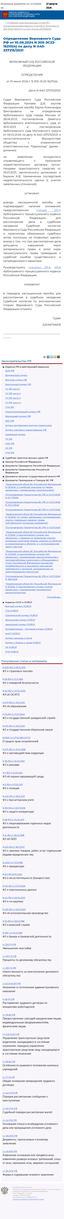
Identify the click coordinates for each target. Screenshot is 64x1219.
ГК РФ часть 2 (13, 393)
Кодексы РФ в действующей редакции (27, 366)
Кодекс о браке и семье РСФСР (23, 642)
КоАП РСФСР (12, 633)
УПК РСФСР (12, 651)
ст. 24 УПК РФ (10, 1120)
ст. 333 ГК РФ (9, 944)
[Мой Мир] (58, 356)
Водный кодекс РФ (16, 379)
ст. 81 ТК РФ (8, 999)
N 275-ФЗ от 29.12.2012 (14, 726)
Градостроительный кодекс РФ (22, 411)
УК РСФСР (11, 647)
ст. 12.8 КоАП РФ (11, 1034)
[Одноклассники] (55, 356)
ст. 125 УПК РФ (10, 1108)
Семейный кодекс (15, 434)
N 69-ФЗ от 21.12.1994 (13, 679)
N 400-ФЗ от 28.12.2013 (14, 667)
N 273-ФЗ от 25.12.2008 (14, 749)
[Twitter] (51, 356)
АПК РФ (9, 370)
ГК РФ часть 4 (13, 402)
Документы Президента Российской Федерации (32, 465)
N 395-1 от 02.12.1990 (12, 933)
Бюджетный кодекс (16, 375)
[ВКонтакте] (48, 356)
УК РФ (8, 448)
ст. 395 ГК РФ (9, 968)
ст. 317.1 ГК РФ (9, 956)
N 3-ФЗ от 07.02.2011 (13, 784)
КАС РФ (9, 420)
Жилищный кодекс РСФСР (20, 620)
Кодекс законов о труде (18, 638)
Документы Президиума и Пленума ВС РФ (29, 480)
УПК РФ (9, 452)
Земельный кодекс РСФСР (20, 624)
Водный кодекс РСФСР (18, 606)
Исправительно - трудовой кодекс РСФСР (29, 629)
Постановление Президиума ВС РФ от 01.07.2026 (32, 509)
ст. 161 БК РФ (9, 1061)
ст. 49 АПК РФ (10, 1151)
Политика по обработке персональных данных (28, 1199)
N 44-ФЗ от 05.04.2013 (14, 897)
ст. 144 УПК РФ (10, 1093)
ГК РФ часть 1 (12, 389)
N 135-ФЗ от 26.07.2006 (14, 808)
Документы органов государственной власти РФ (32, 476)
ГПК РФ (9, 407)
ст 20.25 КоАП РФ (12, 983)
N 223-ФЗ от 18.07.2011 (13, 847)
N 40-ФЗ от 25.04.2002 (14, 691)
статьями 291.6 (40, 267)
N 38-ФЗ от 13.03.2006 (14, 761)
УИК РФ (9, 443)
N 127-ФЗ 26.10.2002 (12, 874)
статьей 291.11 (48, 210)
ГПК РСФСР (11, 610)
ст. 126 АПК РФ (10, 1136)
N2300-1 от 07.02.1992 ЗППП (17, 737)
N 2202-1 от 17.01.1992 (13, 862)
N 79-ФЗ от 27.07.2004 (14, 714)
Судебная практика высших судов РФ (26, 458)
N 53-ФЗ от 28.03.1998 (13, 921)
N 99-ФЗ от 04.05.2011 (13, 819)
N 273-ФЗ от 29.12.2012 (14, 702)
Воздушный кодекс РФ (18, 384)
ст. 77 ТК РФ (9, 1077)
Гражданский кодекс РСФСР (21, 615)
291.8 (57, 267)
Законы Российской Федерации (23, 461)
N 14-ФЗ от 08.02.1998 (13, 835)
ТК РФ (8, 439)
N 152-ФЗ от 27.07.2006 (14, 886)
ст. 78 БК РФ (9, 1015)
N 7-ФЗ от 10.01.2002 (13, 773)
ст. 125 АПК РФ (10, 1171)
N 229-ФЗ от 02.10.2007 (14, 909)
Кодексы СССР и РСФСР (18, 602)
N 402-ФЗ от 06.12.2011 (14, 796)
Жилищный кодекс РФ (18, 416)
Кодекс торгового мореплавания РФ (25, 430)
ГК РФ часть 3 (13, 398)
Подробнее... (54, 597)
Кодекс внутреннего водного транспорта (28, 425)
